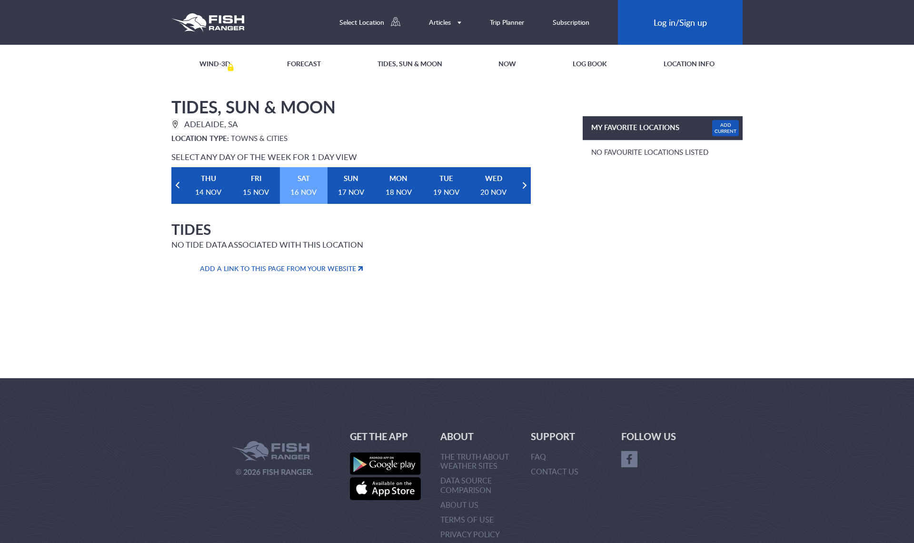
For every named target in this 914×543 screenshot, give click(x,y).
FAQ (538, 457)
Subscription (571, 22)
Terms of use (467, 519)
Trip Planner (507, 22)
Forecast (304, 63)
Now (507, 63)
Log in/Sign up (680, 22)
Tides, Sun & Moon (410, 63)
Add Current (725, 127)
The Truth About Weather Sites (474, 461)
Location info (689, 63)
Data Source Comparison (466, 485)
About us (459, 505)
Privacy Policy (470, 534)
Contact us (554, 471)
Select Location (362, 22)
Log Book (590, 63)
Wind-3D (214, 63)
